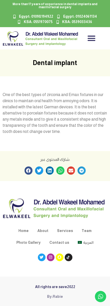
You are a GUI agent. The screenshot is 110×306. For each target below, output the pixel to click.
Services (65, 231)
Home (23, 231)
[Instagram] (50, 257)
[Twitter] (42, 257)
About (42, 231)
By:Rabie (55, 296)
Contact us (59, 242)
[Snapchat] (59, 257)
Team (87, 231)
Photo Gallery (28, 242)
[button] (91, 38)
